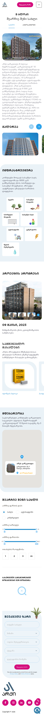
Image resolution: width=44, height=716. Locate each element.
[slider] (4, 529)
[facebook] (5, 703)
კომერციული (13, 518)
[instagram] (13, 703)
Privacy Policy (14, 673)
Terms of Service (25, 673)
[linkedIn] (21, 703)
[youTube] (29, 703)
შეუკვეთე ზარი (25, 4)
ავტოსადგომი (27, 512)
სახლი (10, 512)
